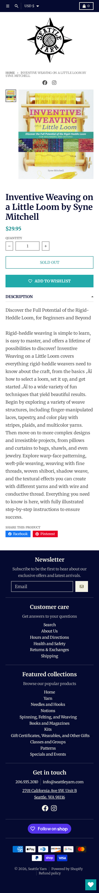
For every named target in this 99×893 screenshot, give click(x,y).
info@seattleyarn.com (63, 781)
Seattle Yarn (37, 869)
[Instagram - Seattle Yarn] (54, 82)
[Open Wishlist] (90, 884)
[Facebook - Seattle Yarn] (44, 82)
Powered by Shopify (67, 869)
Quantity (14, 238)
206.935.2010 (26, 781)
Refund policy (50, 873)
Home (10, 73)
